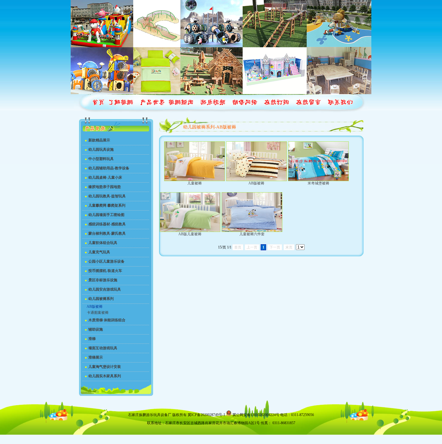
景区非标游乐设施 (102, 280)
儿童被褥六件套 (252, 234)
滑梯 (92, 339)
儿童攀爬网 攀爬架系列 (106, 205)
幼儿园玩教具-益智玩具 (107, 196)
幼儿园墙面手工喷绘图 (106, 215)
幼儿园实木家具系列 (104, 376)
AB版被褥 (95, 306)
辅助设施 (95, 329)
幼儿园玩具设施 (101, 149)
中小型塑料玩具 (101, 159)
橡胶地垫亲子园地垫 (104, 187)
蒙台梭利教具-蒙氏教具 (107, 233)
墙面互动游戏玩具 (102, 348)
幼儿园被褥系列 (101, 299)
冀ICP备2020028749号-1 (206, 415)
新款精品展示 (99, 140)
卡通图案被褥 (98, 312)
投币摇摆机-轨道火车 (105, 271)
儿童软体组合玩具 (102, 243)
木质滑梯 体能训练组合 (106, 320)
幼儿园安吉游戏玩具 (104, 289)
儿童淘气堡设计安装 (104, 367)
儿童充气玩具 (99, 252)
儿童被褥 (194, 183)
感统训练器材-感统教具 (107, 224)
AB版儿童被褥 (189, 234)
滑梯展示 (95, 357)
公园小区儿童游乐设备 (106, 261)
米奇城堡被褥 (318, 183)
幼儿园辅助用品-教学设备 (108, 168)
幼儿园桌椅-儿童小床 (105, 177)
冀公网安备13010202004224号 (255, 415)
